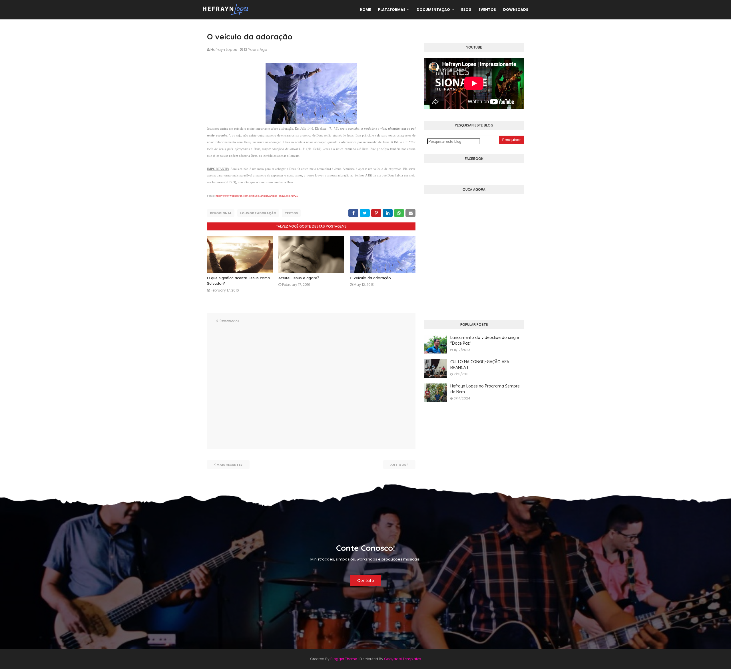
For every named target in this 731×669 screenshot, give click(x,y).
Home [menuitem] (365, 9)
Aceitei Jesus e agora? (298, 278)
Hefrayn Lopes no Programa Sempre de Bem (485, 388)
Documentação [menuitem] (433, 9)
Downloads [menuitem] (515, 9)
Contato (365, 580)
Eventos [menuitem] (487, 9)
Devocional (221, 213)
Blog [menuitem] (466, 9)
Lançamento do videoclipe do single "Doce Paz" (484, 340)
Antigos (398, 464)
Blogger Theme (343, 658)
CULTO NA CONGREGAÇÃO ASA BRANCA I (479, 364)
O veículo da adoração (370, 278)
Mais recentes (229, 464)
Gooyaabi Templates (402, 658)
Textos (291, 213)
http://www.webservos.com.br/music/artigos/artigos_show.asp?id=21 (257, 195)
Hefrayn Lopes (223, 49)
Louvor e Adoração (258, 213)
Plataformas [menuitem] (391, 9)
